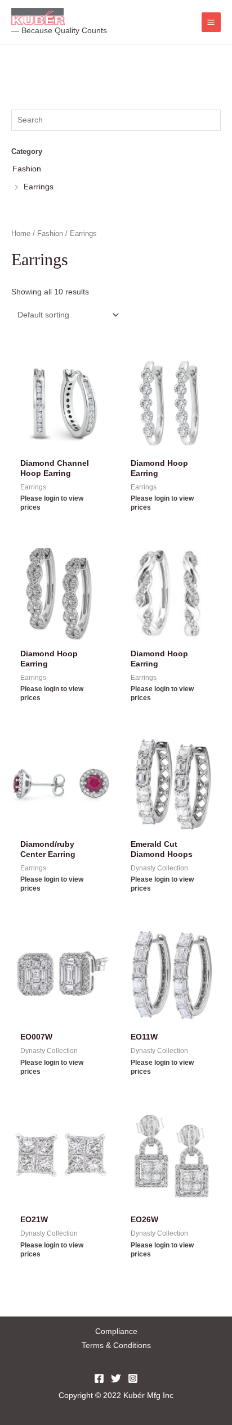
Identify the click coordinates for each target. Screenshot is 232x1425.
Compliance (116, 1331)
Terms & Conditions (116, 1345)
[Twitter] (116, 1378)
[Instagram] (133, 1378)
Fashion (50, 234)
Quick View (61, 444)
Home (20, 234)
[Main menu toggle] (211, 21)
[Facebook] (99, 1378)
